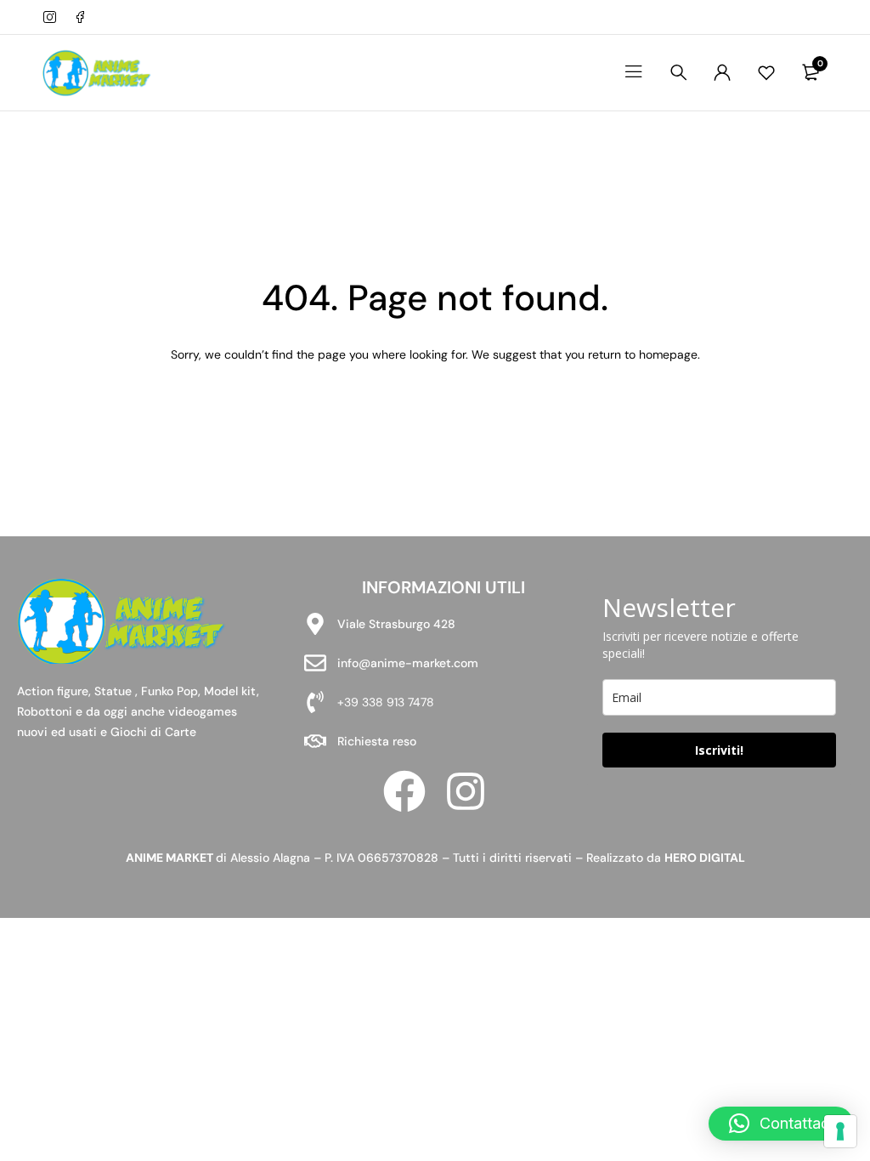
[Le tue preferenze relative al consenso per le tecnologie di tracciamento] (840, 1131)
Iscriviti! (719, 750)
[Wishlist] (766, 72)
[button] (781, 1124)
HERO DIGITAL (704, 857)
